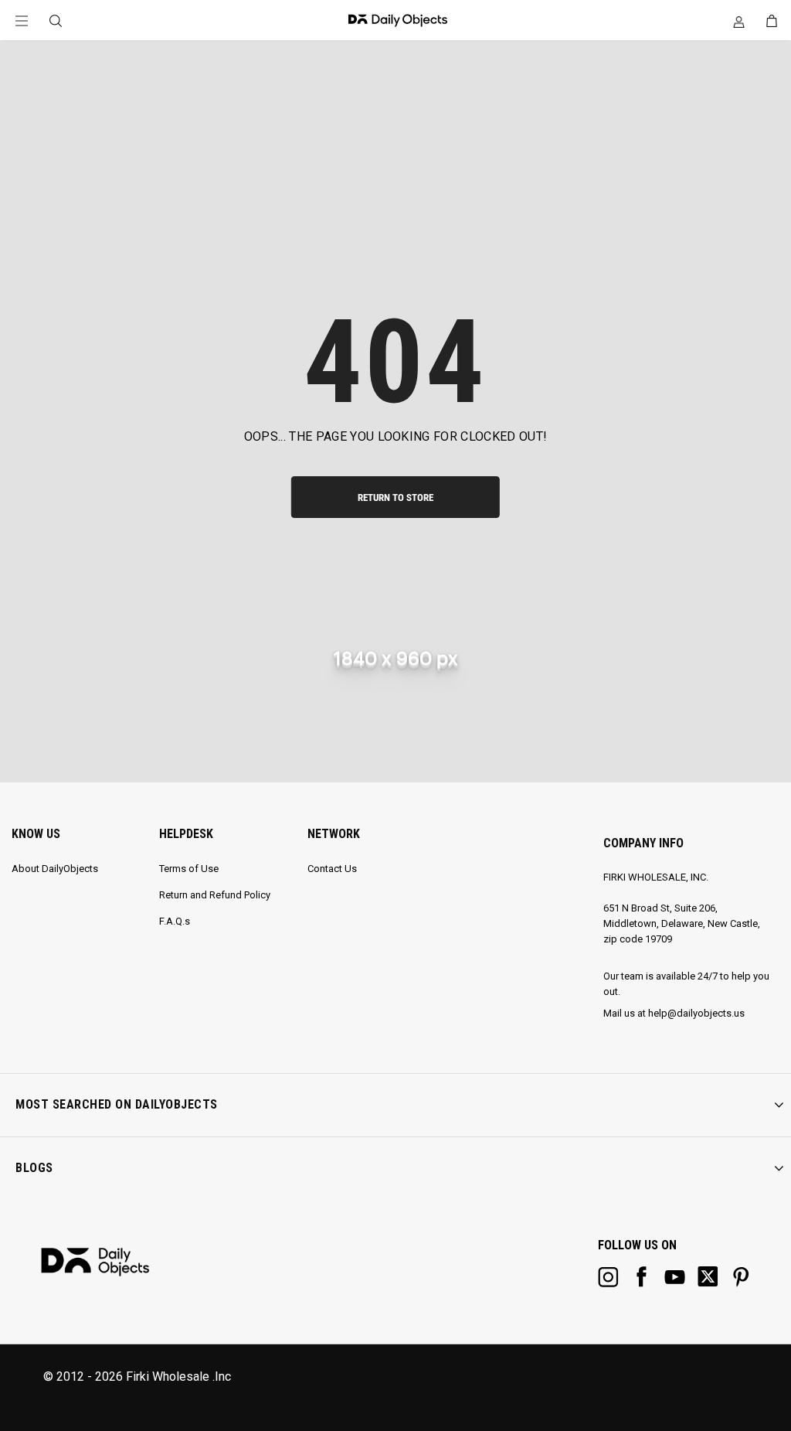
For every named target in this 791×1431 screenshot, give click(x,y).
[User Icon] (739, 21)
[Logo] (393, 20)
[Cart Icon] (772, 21)
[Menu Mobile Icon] (22, 21)
